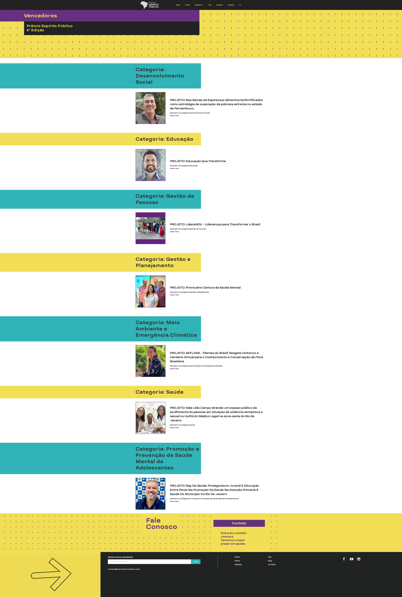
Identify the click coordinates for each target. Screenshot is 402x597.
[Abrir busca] (240, 5)
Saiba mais (174, 116)
